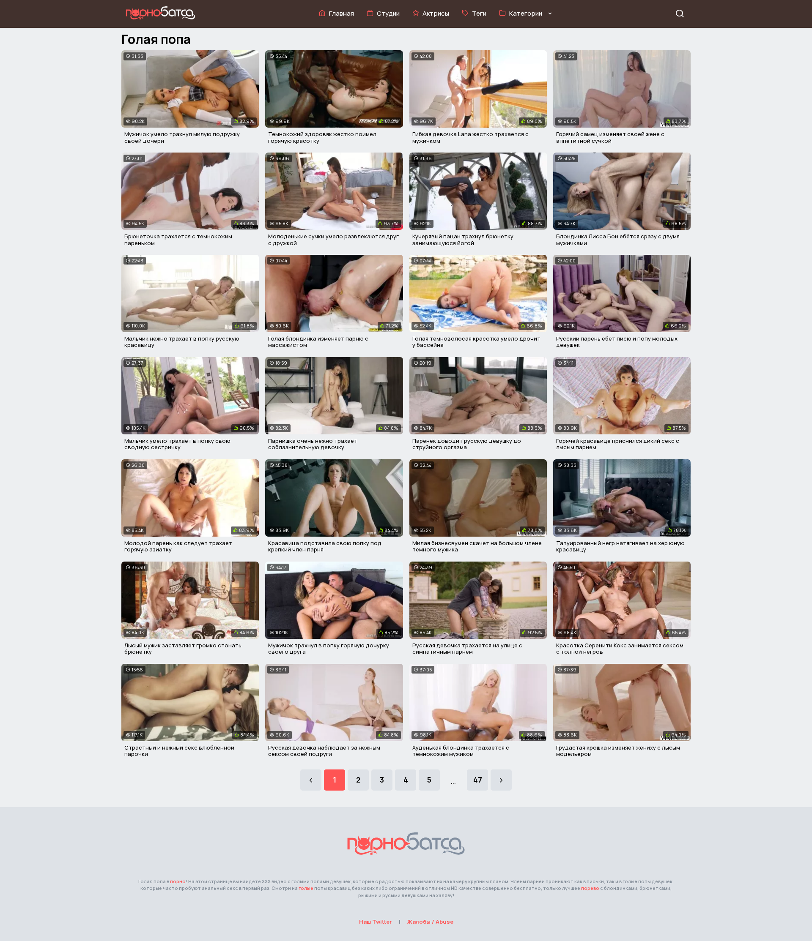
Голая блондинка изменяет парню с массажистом (318, 342)
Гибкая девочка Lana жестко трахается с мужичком (470, 137)
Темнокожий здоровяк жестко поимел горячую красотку (322, 137)
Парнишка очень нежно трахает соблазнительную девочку (312, 444)
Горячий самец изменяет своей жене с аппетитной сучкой (610, 137)
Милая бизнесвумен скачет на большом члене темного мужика (477, 546)
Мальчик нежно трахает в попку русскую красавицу (181, 342)
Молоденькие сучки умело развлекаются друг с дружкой (333, 239)
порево (590, 888)
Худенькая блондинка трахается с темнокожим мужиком (460, 751)
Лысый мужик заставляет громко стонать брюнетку (182, 648)
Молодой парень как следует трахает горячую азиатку (178, 546)
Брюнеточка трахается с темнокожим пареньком (178, 239)
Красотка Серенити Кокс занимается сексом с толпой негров (619, 648)
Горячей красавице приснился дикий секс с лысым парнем (617, 444)
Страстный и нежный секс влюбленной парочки (179, 751)
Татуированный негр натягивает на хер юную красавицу (620, 546)
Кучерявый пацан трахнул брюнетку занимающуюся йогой (462, 239)
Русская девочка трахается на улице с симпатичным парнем (467, 648)
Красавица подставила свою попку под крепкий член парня (324, 546)
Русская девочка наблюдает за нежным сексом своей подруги (324, 751)
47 (477, 780)
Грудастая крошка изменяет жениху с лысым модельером (618, 751)
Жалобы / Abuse (430, 921)
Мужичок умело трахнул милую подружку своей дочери (182, 137)
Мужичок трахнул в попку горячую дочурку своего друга (328, 648)
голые (306, 888)
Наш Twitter (375, 921)
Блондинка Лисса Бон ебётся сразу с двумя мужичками (618, 239)
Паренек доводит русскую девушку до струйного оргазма (466, 444)
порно (178, 881)
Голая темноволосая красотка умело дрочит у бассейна (476, 342)
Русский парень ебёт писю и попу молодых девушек (617, 342)
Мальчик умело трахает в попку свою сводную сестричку (177, 444)
